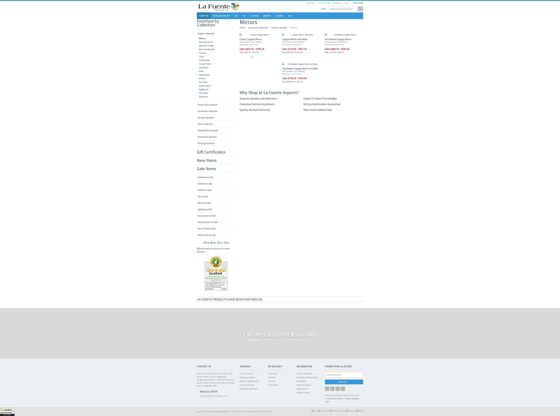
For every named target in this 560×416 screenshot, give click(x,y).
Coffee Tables (204, 60)
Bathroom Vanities (206, 45)
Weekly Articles (302, 389)
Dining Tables (204, 75)
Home (242, 27)
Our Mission (301, 381)
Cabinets (202, 53)
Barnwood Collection (207, 136)
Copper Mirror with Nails (295, 39)
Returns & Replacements (249, 381)
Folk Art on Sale (205, 190)
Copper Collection (206, 33)
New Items (207, 160)
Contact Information (304, 373)
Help (346, 3)
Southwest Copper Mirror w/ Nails (300, 68)
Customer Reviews (303, 385)
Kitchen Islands (205, 86)
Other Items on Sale (207, 235)
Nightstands (203, 89)
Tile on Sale (203, 196)
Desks (201, 71)
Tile (244, 15)
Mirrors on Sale (204, 203)
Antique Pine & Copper (208, 130)
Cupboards (203, 67)
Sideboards (203, 97)
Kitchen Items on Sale (207, 222)
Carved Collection (206, 117)
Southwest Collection (207, 111)
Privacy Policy (237, 411)
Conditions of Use (250, 411)
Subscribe (343, 382)
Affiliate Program (303, 392)
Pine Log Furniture (206, 143)
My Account (311, 3)
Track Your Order (246, 373)
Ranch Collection (205, 124)
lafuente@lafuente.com (213, 396)
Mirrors (267, 15)
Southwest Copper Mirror (338, 39)
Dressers (202, 78)
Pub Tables (203, 93)
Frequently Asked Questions (307, 377)
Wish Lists (271, 377)
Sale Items (206, 168)
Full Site (269, 411)
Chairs (201, 56)
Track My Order (324, 3)
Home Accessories (221, 15)
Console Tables (205, 64)
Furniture (204, 15)
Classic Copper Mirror (251, 39)
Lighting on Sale (205, 209)
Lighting (279, 15)
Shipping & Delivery (247, 377)
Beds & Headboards (207, 49)
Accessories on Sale (207, 215)
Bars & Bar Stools (206, 42)
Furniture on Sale (205, 177)
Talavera (254, 15)
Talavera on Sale (205, 183)
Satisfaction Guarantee (248, 389)
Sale (290, 15)
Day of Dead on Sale (207, 228)
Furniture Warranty (247, 385)
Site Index (261, 411)
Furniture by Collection (208, 23)
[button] (7, 412)
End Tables (203, 82)
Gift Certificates (211, 152)
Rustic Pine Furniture (207, 104)
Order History (273, 385)
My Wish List (337, 3)
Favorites (271, 381)
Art (236, 15)
